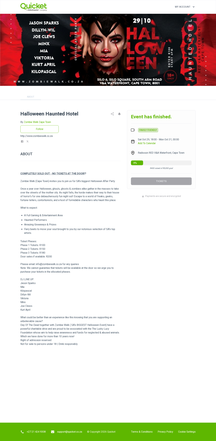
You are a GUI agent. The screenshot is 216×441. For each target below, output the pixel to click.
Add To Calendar (147, 143)
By (35, 122)
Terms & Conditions (142, 432)
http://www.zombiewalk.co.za (36, 136)
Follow (39, 129)
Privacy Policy (165, 432)
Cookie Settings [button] (187, 432)
